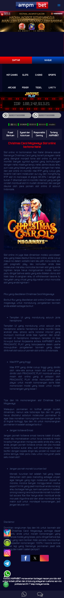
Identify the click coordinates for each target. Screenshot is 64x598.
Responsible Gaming (39, 134)
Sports (52, 74)
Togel (39, 87)
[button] (25, 558)
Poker (25, 87)
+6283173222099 (16, 115)
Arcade (12, 87)
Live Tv (52, 87)
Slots (25, 74)
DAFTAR (16, 60)
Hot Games (12, 74)
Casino (38, 74)
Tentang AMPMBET (54, 134)
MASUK (48, 60)
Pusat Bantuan (10, 134)
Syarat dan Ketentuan (25, 134)
